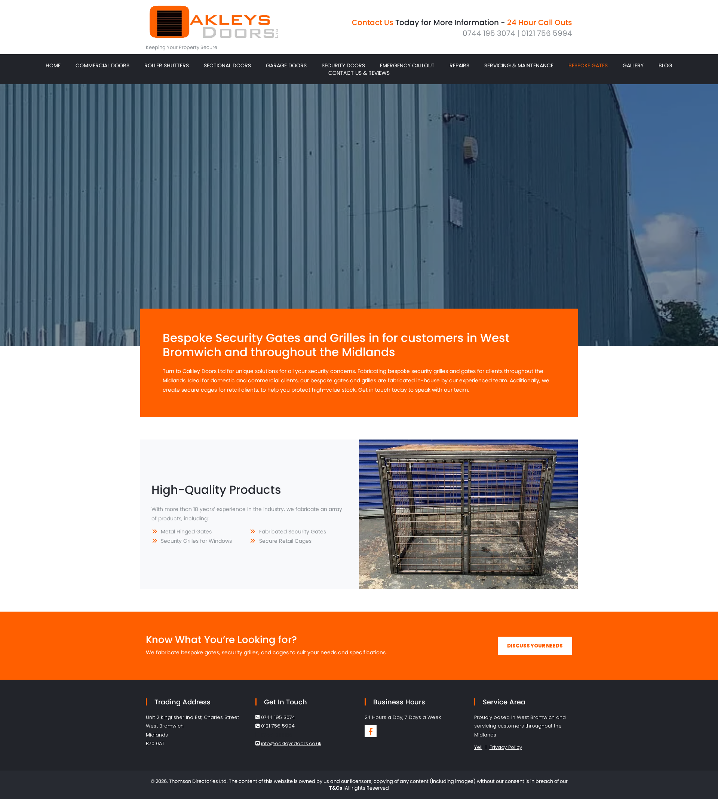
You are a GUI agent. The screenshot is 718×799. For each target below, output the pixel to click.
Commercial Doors (102, 65)
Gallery (633, 65)
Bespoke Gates (588, 65)
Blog (665, 65)
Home (53, 65)
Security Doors (343, 65)
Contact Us (372, 22)
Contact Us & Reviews (359, 73)
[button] (535, 646)
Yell (478, 747)
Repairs (459, 65)
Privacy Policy (506, 747)
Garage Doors (286, 65)
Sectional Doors (227, 65)
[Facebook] (370, 731)
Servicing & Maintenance (518, 65)
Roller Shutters (166, 65)
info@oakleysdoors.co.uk (291, 743)
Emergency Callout (407, 65)
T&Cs (335, 788)
